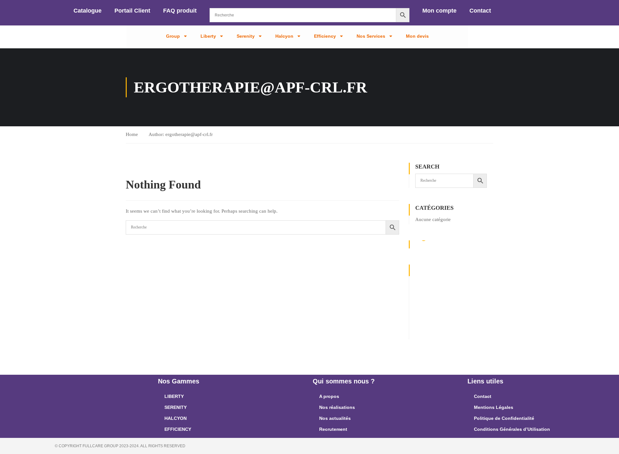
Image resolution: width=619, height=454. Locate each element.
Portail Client (132, 10)
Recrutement (333, 429)
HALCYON (175, 418)
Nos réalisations (337, 407)
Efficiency (325, 36)
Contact (480, 10)
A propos (329, 396)
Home (132, 134)
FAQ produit (180, 10)
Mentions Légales (493, 407)
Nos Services (371, 36)
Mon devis (417, 36)
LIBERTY (174, 396)
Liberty (208, 36)
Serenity (246, 36)
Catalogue (88, 10)
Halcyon (284, 36)
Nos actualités (335, 418)
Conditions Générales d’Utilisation (512, 429)
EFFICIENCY (177, 429)
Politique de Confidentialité (504, 418)
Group (173, 36)
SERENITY (175, 407)
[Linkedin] (425, 316)
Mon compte (439, 10)
